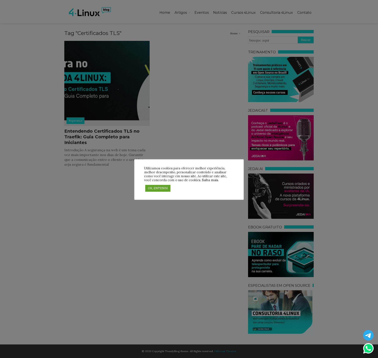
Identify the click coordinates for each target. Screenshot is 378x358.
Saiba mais (210, 180)
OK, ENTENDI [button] (158, 188)
